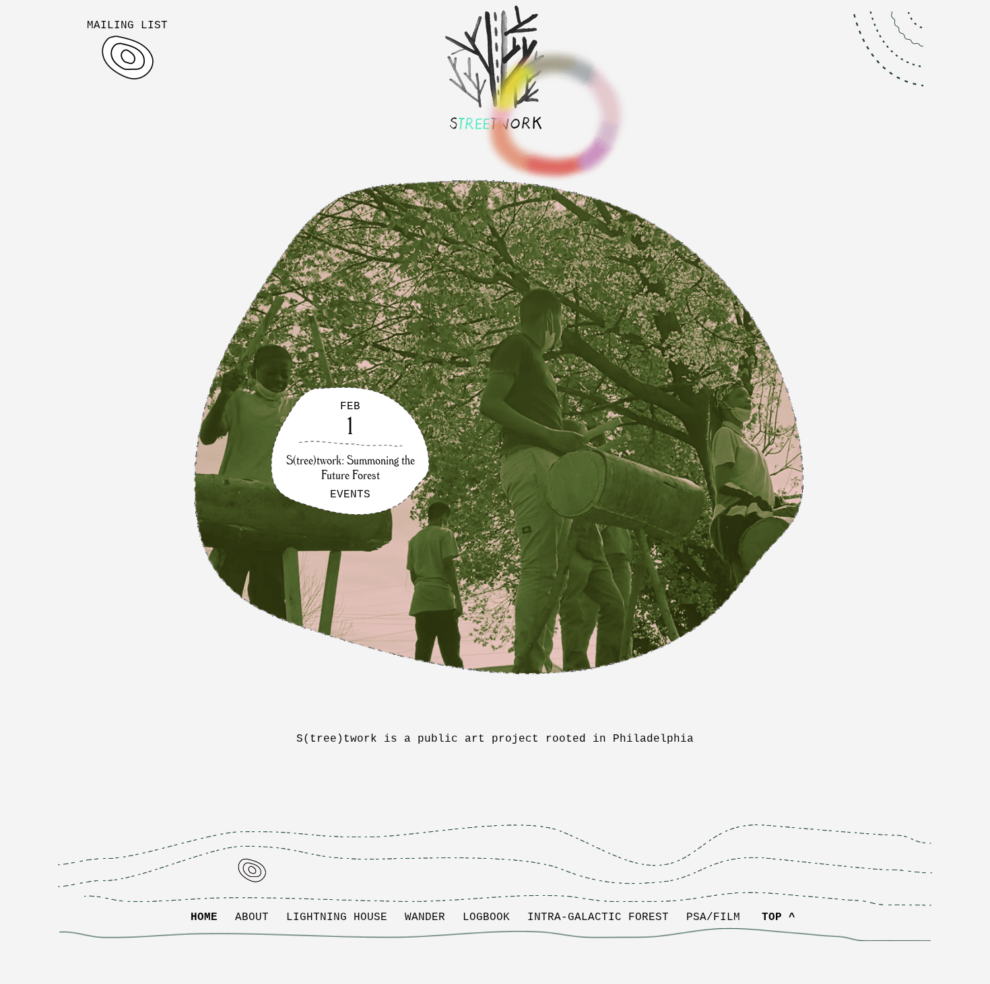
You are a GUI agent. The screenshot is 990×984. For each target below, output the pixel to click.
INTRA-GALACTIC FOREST (598, 917)
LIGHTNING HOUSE (336, 917)
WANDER (425, 917)
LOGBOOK (486, 917)
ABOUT (252, 917)
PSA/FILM (713, 917)
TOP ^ (778, 917)
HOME (204, 917)
